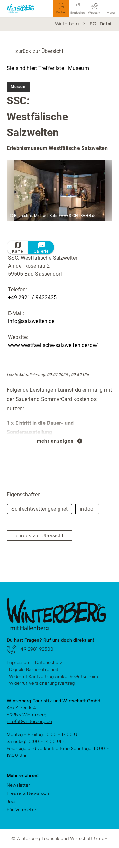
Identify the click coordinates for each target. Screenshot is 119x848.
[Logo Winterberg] (23, 8)
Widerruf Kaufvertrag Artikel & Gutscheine (54, 676)
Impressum (19, 662)
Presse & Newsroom (29, 793)
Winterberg (67, 24)
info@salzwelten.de (31, 321)
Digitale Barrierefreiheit (34, 669)
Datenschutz (48, 662)
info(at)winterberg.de (29, 721)
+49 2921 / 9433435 (32, 297)
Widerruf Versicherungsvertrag (42, 683)
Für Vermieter (21, 810)
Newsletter (18, 785)
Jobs (12, 801)
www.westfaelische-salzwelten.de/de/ (53, 345)
